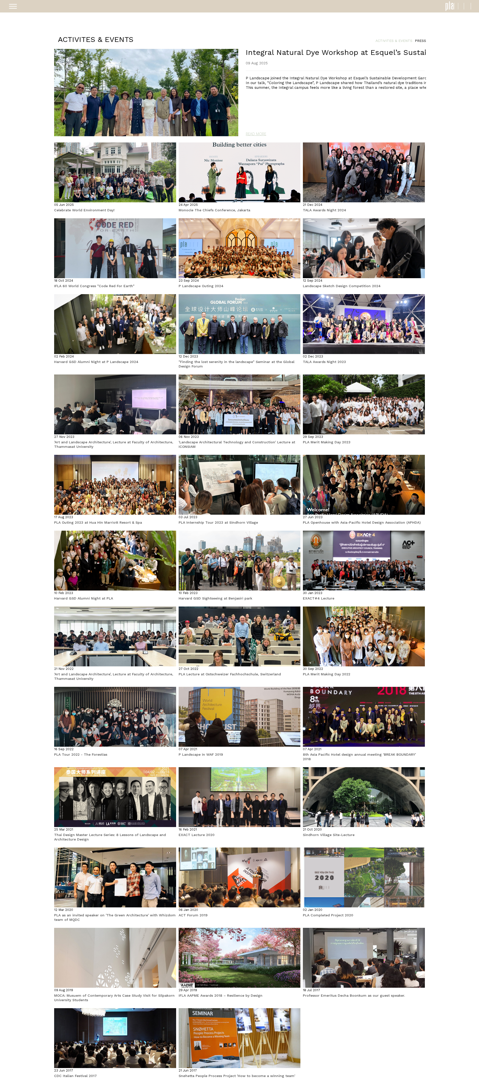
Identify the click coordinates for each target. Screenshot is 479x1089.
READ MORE (256, 133)
